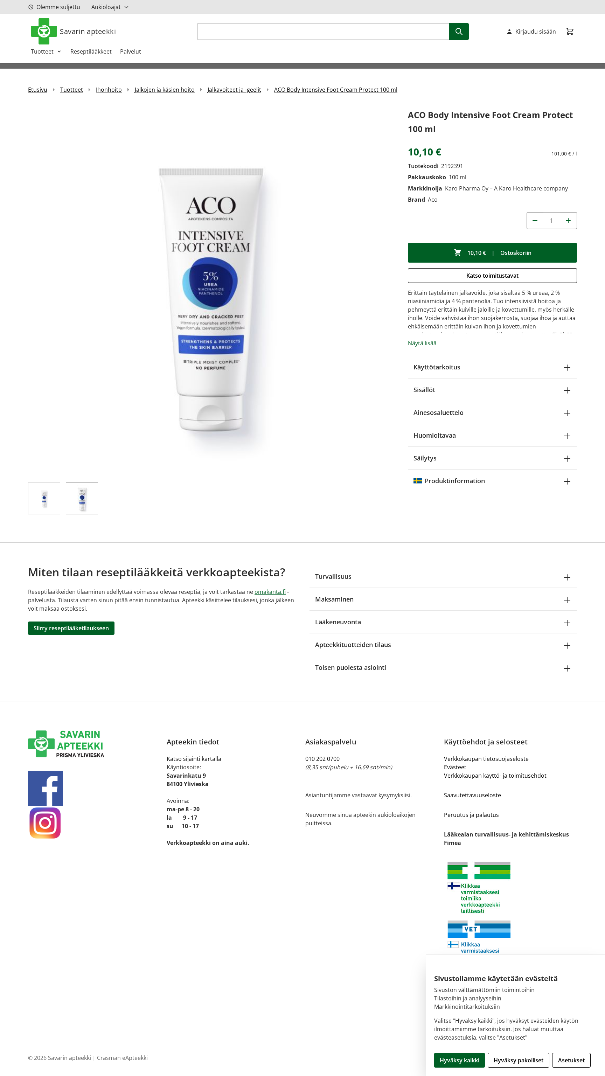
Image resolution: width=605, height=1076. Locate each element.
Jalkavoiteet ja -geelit (234, 89)
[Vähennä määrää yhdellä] (535, 220)
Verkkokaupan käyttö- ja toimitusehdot (495, 775)
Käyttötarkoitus (436, 367)
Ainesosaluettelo (438, 412)
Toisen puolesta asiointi (350, 667)
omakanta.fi (270, 592)
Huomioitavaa (434, 435)
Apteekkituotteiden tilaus (353, 644)
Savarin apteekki (88, 31)
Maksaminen (334, 599)
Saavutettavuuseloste (472, 795)
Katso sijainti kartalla (194, 759)
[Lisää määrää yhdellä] (568, 220)
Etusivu (37, 89)
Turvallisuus (333, 576)
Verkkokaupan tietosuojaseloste (486, 759)
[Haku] (459, 31)
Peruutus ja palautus (471, 815)
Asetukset (571, 1060)
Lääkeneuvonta (338, 622)
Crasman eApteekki (122, 1058)
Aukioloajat (106, 7)
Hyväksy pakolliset (518, 1060)
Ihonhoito (109, 89)
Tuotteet (42, 51)
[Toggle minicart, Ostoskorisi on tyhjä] (570, 31)
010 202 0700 (322, 759)
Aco (433, 199)
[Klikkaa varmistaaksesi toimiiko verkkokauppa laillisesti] (510, 916)
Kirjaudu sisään (535, 31)
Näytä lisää (422, 343)
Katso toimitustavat (492, 275)
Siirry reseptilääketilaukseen (71, 628)
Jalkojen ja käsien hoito (165, 89)
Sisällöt (424, 390)
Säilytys (425, 458)
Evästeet (455, 767)
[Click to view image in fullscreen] (211, 291)
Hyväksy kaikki (459, 1060)
